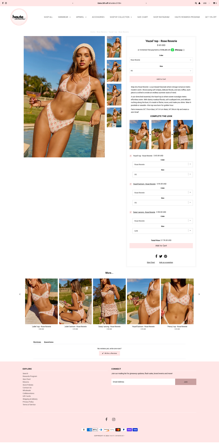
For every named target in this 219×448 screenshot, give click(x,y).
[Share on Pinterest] (165, 257)
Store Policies (28, 385)
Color (161, 55)
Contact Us (27, 388)
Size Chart (142, 17)
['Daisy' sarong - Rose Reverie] (109, 301)
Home (92, 32)
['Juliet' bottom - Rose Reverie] (75, 301)
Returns (26, 382)
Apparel (80, 17)
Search (25, 373)
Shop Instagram (161, 17)
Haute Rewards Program (187, 17)
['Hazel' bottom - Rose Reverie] (143, 301)
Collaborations (28, 393)
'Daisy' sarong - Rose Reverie (144, 212)
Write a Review (112, 354)
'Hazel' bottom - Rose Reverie (144, 184)
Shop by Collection (119, 17)
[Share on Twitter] (160, 257)
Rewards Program (30, 376)
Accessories (98, 17)
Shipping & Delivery (30, 399)
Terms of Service (29, 405)
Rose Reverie (102, 32)
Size (161, 66)
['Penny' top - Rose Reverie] (177, 301)
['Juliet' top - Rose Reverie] (41, 301)
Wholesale (27, 390)
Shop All (48, 17)
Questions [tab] (48, 342)
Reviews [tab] (37, 342)
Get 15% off (210, 17)
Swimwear (63, 17)
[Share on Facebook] (156, 257)
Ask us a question (166, 262)
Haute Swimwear (117, 436)
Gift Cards (27, 396)
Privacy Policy (28, 402)
